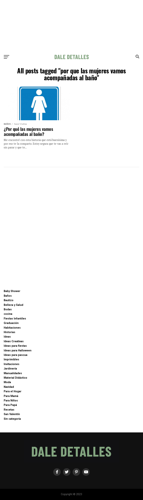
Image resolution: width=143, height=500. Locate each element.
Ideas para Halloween (17, 350)
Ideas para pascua (15, 355)
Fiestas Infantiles (15, 318)
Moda (7, 382)
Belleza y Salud (13, 305)
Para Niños (11, 400)
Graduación (11, 323)
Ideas (7, 336)
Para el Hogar (12, 391)
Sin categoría (12, 418)
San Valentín (12, 414)
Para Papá (10, 405)
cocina (8, 314)
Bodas (8, 309)
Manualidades (13, 373)
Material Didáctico (15, 377)
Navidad (9, 387)
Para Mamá (11, 396)
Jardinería (10, 368)
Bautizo (8, 300)
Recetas (9, 409)
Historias (9, 332)
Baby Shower (12, 291)
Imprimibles (11, 359)
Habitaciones (12, 327)
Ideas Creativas (14, 341)
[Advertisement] (71, 26)
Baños (8, 295)
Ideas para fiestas (15, 345)
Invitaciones (11, 364)
